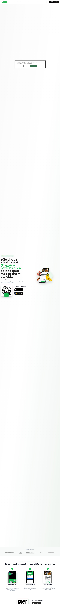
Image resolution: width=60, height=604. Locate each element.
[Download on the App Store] (18, 289)
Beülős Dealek (29, 1)
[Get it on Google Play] (18, 293)
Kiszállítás (24, 1)
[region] (30, 64)
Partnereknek (36, 1)
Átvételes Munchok (17, 1)
